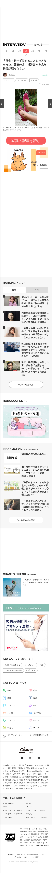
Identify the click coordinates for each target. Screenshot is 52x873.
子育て (10, 728)
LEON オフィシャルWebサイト (14, 814)
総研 (9, 690)
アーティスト (22, 80)
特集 (35, 690)
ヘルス (36, 720)
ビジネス (37, 713)
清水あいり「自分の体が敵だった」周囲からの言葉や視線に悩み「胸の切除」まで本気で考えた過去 (35, 302)
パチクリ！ (30, 814)
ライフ (36, 728)
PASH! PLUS (30, 807)
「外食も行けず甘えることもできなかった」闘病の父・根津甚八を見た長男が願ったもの (25, 64)
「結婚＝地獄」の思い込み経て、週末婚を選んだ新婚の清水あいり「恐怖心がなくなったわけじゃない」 (35, 333)
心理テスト (30, 670)
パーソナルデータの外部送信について (30, 854)
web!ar (28, 803)
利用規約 (11, 854)
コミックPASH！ (9, 817)
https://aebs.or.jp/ (42, 845)
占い (35, 705)
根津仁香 (34, 80)
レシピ (10, 713)
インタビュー (8, 80)
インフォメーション (14, 736)
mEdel (5, 807)
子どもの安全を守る (12, 665)
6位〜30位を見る (26, 384)
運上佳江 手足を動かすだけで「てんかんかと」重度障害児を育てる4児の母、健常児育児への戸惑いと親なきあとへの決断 (35, 350)
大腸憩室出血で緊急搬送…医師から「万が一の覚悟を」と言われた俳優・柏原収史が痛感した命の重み (35, 317)
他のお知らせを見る (26, 520)
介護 (41, 665)
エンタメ (45, 75)
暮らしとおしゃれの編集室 (12, 810)
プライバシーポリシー (21, 857)
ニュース (11, 705)
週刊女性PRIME (8, 803)
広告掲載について (40, 735)
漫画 (35, 698)
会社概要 (35, 857)
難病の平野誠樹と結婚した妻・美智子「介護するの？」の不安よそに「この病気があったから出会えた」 (35, 368)
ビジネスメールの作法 (13, 670)
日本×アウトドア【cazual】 (36, 810)
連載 (9, 698)
